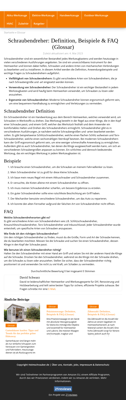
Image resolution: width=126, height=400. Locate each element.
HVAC (10, 23)
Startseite (9, 32)
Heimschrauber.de (39, 364)
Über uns (57, 364)
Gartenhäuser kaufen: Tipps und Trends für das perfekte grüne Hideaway (22, 333)
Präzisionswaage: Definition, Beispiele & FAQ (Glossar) (61, 313)
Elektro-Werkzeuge (43, 15)
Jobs (76, 364)
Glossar (21, 32)
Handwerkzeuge (69, 15)
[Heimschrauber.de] (22, 5)
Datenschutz (102, 364)
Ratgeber (39, 23)
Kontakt (67, 364)
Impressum (86, 364)
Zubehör (23, 23)
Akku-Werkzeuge (17, 15)
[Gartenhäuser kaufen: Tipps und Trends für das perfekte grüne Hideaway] (22, 312)
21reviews (71, 395)
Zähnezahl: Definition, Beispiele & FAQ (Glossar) (101, 313)
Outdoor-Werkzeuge (96, 15)
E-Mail (51, 289)
